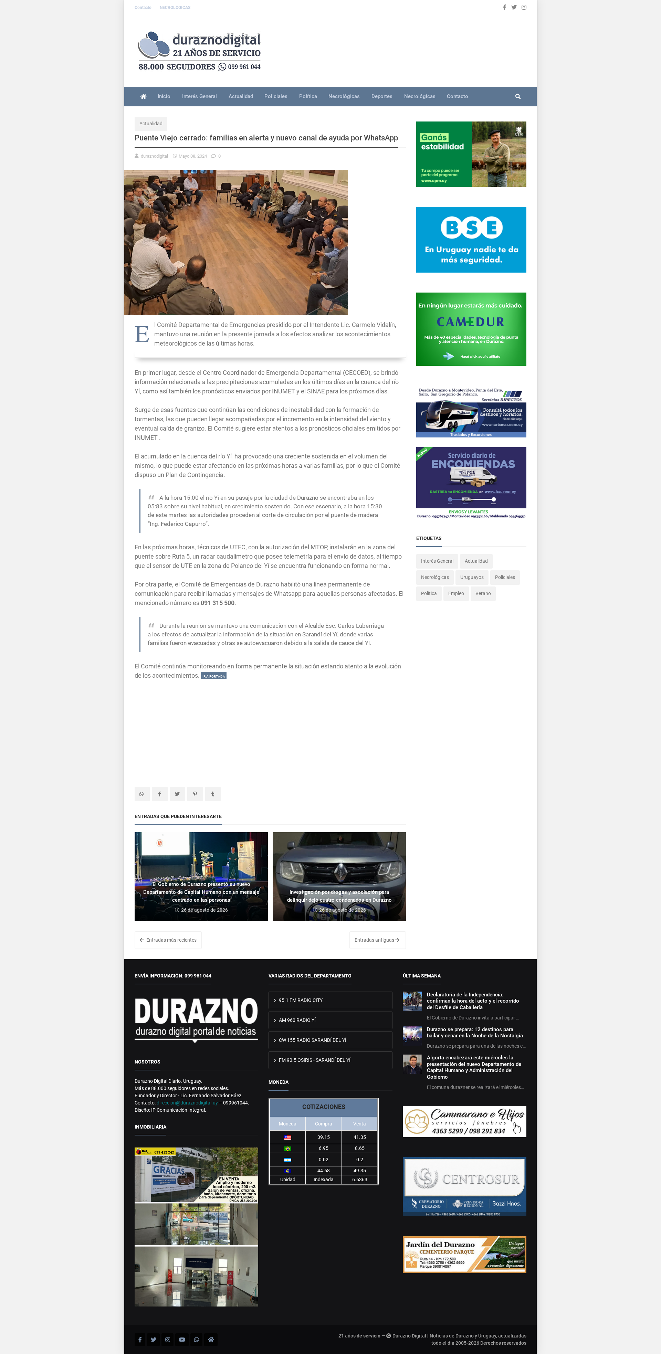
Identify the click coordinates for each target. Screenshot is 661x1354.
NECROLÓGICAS (175, 7)
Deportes (381, 96)
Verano (483, 593)
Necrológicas (344, 96)
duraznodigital (154, 156)
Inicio (164, 96)
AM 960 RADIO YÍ (297, 1020)
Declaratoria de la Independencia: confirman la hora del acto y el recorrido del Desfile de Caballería (473, 1001)
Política (308, 96)
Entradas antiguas (375, 940)
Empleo (456, 593)
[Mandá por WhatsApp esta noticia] (142, 794)
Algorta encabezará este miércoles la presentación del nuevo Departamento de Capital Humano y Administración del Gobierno (474, 1067)
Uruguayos (472, 577)
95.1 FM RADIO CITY (300, 1000)
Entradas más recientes (171, 940)
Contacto (144, 7)
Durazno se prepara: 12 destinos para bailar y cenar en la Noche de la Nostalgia (475, 1032)
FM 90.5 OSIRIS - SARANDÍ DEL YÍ (314, 1060)
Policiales (275, 96)
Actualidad (241, 96)
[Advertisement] (270, 728)
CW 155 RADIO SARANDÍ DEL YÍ (312, 1040)
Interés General (199, 96)
